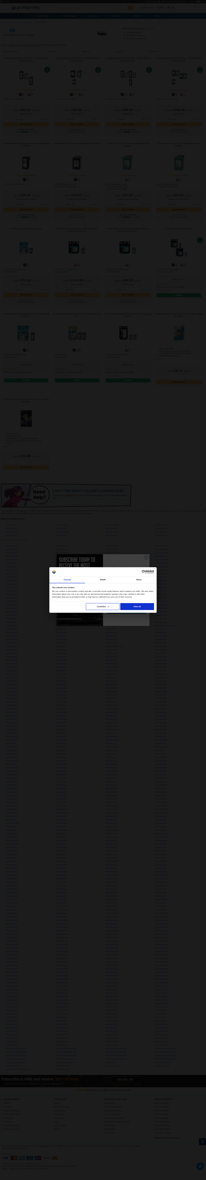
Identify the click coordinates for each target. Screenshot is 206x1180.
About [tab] (138, 580)
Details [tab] (103, 580)
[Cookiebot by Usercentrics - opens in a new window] (143, 572)
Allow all (137, 606)
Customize (101, 606)
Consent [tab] (67, 580)
